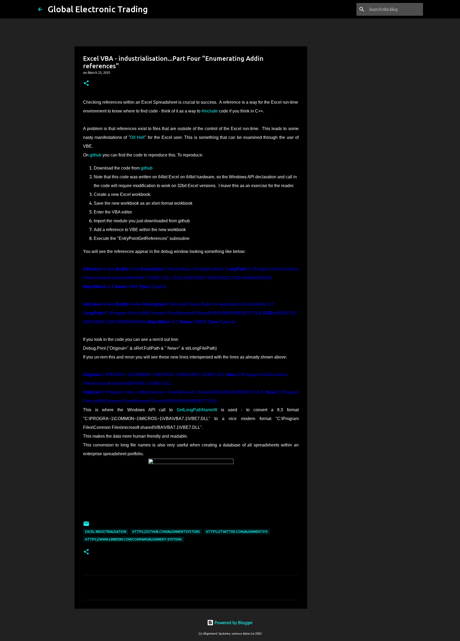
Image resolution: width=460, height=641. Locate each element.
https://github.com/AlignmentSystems (166, 531)
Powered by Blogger (233, 622)
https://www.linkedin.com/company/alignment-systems (133, 539)
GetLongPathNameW (197, 410)
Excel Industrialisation (105, 531)
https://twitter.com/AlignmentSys (237, 531)
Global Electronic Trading (98, 9)
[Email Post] (86, 525)
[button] (86, 83)
